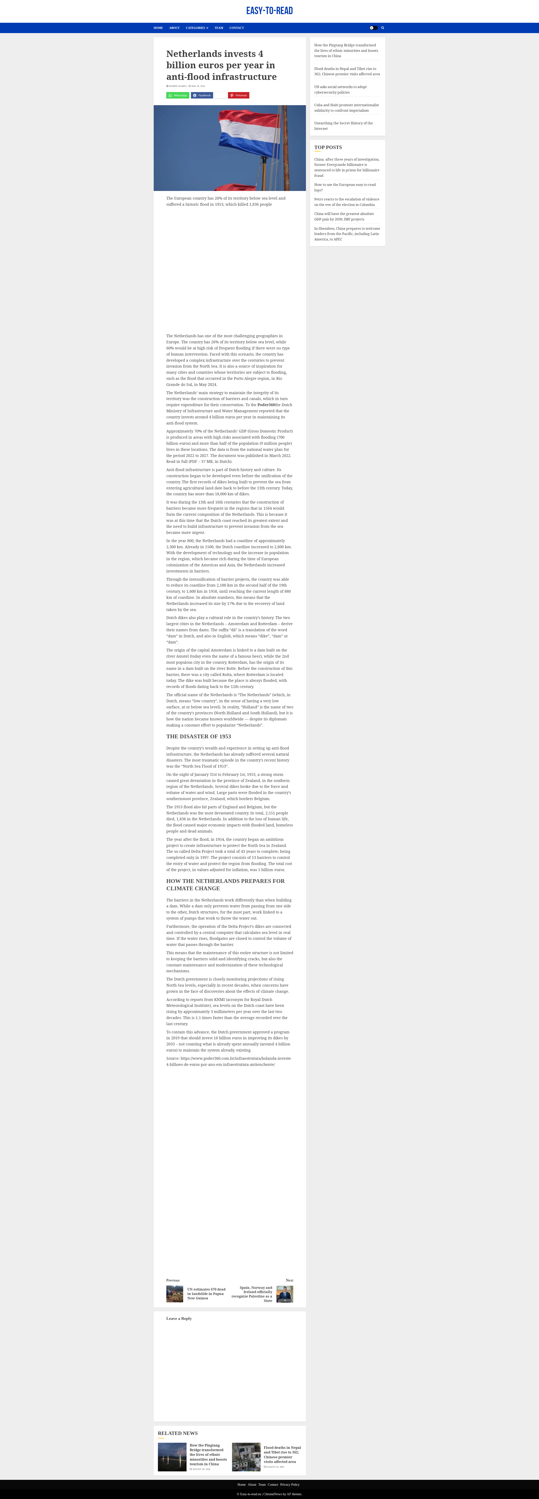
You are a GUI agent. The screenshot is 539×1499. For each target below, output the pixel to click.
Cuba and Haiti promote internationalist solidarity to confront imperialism (346, 108)
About (174, 28)
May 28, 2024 (198, 86)
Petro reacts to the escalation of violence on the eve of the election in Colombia (346, 202)
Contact (236, 28)
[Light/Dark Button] (374, 28)
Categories (195, 28)
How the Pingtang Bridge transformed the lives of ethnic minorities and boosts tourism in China (208, 1455)
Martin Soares (178, 86)
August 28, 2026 (201, 1469)
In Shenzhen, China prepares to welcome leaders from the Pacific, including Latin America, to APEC (347, 233)
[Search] (382, 28)
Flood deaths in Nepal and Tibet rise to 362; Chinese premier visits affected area (282, 1454)
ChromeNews (272, 1494)
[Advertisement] (230, 239)
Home (158, 28)
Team (219, 28)
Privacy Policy (290, 1484)
